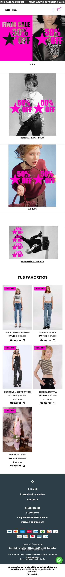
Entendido (32, 574)
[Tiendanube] (32, 545)
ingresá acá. (32, 557)
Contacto (32, 500)
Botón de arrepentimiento (32, 559)
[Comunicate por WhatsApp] (59, 560)
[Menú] (54, 10)
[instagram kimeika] (32, 481)
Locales (32, 489)
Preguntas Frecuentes (32, 494)
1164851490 (32, 513)
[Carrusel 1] (32, 30)
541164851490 (32, 508)
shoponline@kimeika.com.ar (32, 517)
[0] (58, 10)
